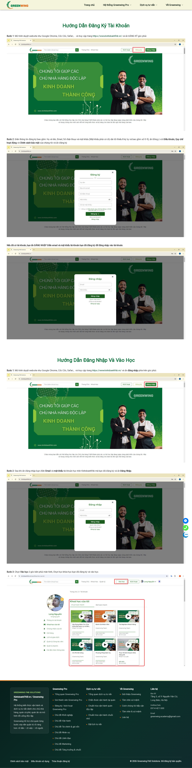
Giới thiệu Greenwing (131, 694)
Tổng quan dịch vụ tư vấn (100, 694)
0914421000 (185, 528)
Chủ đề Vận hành (63, 721)
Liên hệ (125, 717)
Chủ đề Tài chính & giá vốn (67, 726)
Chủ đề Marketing (63, 744)
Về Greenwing (173, 5)
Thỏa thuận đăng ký (61, 761)
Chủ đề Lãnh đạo (63, 738)
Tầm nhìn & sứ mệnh (131, 711)
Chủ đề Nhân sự (62, 732)
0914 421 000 (157, 708)
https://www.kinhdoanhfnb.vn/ (107, 36)
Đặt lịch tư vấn (95, 724)
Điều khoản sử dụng (40, 761)
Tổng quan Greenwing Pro (67, 694)
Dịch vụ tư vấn (147, 5)
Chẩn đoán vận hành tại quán (101, 700)
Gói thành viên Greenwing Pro (68, 700)
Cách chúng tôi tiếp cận (133, 706)
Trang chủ (89, 5)
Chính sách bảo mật (19, 761)
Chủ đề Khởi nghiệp (64, 715)
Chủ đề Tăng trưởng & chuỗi (68, 749)
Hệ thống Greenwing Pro (116, 5)
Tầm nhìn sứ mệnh (130, 700)
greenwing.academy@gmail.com (165, 716)
